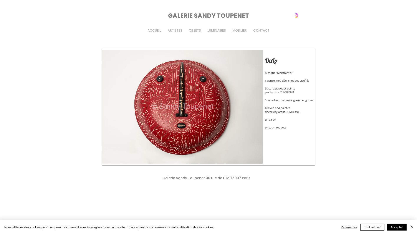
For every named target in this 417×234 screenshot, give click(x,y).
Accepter (397, 227)
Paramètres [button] (349, 227)
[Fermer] (411, 227)
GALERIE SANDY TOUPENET (208, 15)
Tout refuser (372, 227)
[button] (208, 106)
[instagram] (296, 15)
